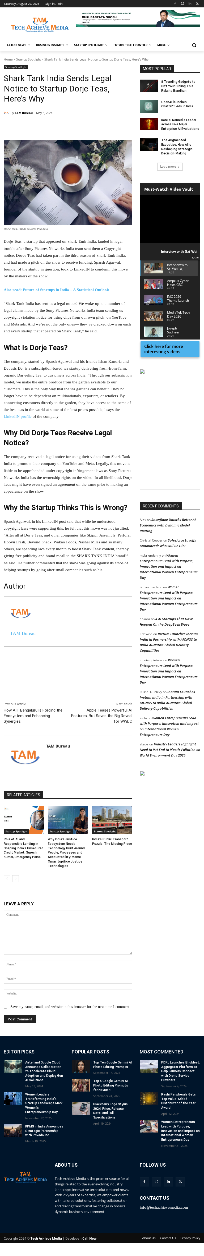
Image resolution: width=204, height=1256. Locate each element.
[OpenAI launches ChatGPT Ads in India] (149, 106)
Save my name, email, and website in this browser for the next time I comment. (70, 1007)
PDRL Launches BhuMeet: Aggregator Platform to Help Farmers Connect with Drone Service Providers (180, 1071)
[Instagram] (183, 4)
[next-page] (15, 878)
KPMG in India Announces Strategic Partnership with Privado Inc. (44, 1131)
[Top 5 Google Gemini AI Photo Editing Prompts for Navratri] (81, 1085)
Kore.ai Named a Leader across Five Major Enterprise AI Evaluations (180, 124)
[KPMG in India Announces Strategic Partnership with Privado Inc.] (13, 1130)
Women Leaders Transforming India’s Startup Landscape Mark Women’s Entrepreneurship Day (43, 1103)
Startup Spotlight (28, 59)
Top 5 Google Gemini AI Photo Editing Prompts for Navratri (110, 1085)
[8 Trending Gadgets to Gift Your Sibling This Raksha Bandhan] (149, 86)
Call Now (89, 1238)
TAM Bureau (24, 113)
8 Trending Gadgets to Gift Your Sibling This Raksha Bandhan (178, 86)
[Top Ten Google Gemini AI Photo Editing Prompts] (81, 1066)
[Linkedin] (190, 4)
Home (8, 59)
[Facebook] (175, 4)
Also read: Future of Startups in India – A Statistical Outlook (56, 290)
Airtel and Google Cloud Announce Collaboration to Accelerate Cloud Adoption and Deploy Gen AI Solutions (44, 1071)
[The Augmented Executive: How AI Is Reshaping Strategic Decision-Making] (149, 144)
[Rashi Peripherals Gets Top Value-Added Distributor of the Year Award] (149, 1098)
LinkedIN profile (18, 416)
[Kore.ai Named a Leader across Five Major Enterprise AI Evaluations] (149, 124)
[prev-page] (7, 878)
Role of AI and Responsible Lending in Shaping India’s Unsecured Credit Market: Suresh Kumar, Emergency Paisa (23, 848)
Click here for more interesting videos (163, 349)
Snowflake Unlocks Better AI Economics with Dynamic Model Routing (168, 525)
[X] (197, 4)
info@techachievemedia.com (164, 1207)
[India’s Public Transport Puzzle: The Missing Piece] (112, 820)
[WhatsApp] (77, 126)
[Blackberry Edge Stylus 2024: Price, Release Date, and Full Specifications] (81, 1108)
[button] (138, 18)
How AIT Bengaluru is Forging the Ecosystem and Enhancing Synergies (33, 716)
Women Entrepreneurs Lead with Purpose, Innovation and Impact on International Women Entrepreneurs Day (169, 566)
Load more (168, 166)
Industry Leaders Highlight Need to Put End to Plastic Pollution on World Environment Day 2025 (170, 750)
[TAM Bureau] (7, 113)
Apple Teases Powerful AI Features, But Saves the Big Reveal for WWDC (101, 716)
